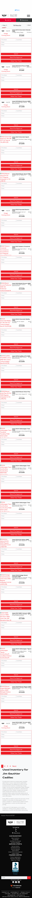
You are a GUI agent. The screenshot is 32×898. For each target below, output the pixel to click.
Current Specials (15, 842)
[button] (21, 15)
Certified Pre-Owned (15, 841)
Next (14, 766)
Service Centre (15, 846)
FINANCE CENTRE (15, 855)
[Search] (29, 877)
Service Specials (15, 849)
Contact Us (5, 892)
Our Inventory (15, 836)
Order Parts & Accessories (15, 852)
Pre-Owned (15, 839)
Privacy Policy (25, 892)
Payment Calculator (15, 858)
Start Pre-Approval (16, 57)
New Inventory (15, 838)
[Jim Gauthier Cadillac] (9, 15)
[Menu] (28, 16)
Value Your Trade (16, 61)
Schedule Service (15, 847)
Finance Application (15, 857)
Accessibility (15, 892)
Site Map (8, 893)
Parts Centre (15, 850)
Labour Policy (15, 853)
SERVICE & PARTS (15, 844)
